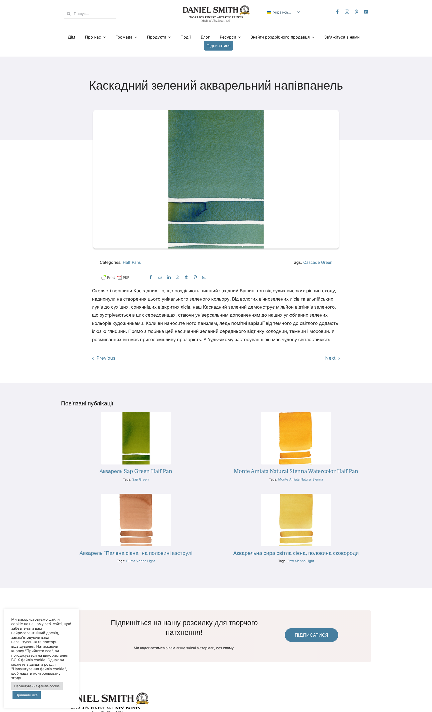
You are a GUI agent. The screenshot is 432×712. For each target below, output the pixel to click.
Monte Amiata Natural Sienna (300, 479)
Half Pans (132, 262)
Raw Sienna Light (301, 561)
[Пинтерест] (195, 277)
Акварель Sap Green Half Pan (136, 471)
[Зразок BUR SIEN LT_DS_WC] (136, 496)
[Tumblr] (186, 277)
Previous (106, 358)
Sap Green (140, 479)
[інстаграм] (347, 12)
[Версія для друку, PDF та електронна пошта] (115, 277)
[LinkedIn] (168, 277)
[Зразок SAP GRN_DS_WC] (136, 414)
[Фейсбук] (150, 277)
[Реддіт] (159, 277)
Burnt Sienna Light (140, 561)
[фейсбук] (337, 12)
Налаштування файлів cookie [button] (37, 686)
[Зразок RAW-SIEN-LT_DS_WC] (296, 496)
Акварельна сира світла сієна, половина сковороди (296, 553)
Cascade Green (317, 262)
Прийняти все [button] (27, 695)
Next (330, 358)
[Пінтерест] (356, 12)
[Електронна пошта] (204, 277)
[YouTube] (366, 12)
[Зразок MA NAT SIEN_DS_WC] (296, 414)
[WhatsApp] (177, 277)
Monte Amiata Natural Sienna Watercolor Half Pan (296, 471)
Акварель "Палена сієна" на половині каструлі (136, 553)
